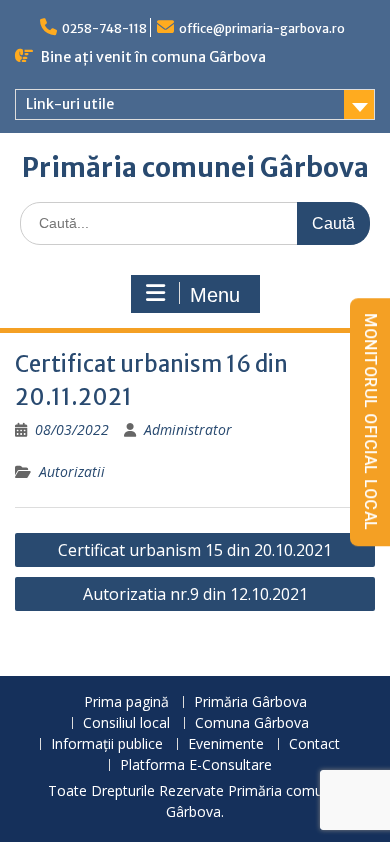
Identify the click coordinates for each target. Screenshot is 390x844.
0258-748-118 (104, 28)
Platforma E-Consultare (196, 765)
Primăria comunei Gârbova (195, 167)
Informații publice (107, 744)
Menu (215, 295)
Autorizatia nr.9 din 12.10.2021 (195, 594)
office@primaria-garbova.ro (262, 28)
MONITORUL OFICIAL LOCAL (370, 422)
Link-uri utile (70, 104)
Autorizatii (72, 471)
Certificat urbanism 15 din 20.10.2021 (195, 550)
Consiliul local (126, 723)
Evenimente (226, 744)
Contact (314, 744)
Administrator (188, 429)
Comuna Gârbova (252, 723)
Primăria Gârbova (250, 702)
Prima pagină (126, 702)
